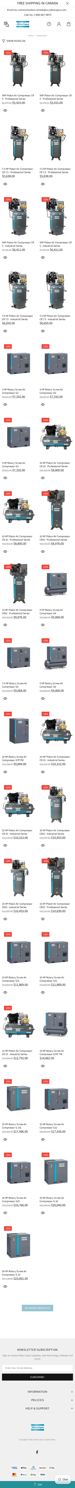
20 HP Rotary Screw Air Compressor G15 (14, 1199)
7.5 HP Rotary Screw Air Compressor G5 (14, 685)
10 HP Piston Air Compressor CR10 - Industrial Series (55, 832)
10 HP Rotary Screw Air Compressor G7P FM (14, 758)
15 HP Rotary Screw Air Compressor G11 (52, 1126)
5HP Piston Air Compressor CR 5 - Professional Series (18, 97)
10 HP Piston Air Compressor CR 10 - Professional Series (55, 464)
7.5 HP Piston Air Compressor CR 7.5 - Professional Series (17, 170)
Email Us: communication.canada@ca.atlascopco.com (37, 10)
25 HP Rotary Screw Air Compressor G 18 (52, 1199)
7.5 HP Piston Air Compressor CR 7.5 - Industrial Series (17, 317)
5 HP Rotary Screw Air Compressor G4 (51, 611)
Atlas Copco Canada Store (23, 24)
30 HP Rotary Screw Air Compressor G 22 (14, 1273)
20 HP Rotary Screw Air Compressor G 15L (14, 1126)
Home (30, 35)
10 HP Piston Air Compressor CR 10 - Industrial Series (55, 758)
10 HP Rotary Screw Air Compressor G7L (14, 979)
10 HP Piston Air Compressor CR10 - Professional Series (55, 538)
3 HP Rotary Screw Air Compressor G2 (13, 391)
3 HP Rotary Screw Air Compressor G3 (51, 391)
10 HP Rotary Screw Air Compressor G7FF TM (52, 1052)
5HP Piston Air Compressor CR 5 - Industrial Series (18, 244)
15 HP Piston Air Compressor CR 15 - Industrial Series (17, 1052)
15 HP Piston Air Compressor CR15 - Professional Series (55, 905)
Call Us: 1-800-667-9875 (37, 15)
